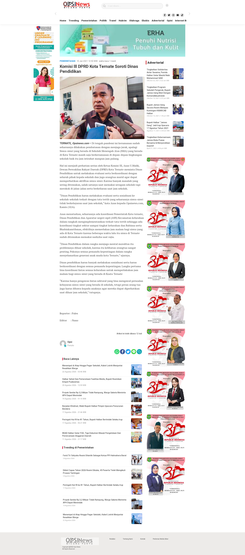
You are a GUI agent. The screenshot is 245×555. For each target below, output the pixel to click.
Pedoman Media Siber (160, 539)
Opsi (69, 342)
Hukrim (123, 20)
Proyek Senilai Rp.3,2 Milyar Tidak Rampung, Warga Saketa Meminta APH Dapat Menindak (94, 501)
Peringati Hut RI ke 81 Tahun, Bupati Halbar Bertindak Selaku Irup (93, 485)
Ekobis (145, 20)
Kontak (142, 539)
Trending (74, 20)
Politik (103, 20)
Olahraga (134, 20)
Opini (170, 20)
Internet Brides (183, 20)
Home (63, 20)
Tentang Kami (128, 539)
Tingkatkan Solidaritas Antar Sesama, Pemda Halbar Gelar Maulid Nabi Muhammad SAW (158, 74)
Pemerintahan (89, 20)
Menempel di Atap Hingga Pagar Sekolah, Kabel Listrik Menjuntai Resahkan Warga (93, 516)
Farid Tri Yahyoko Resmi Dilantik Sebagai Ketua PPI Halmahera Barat (94, 455)
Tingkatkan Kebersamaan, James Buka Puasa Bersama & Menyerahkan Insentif (159, 141)
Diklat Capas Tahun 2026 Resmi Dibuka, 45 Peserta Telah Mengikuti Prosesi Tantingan (94, 472)
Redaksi (112, 539)
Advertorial (158, 20)
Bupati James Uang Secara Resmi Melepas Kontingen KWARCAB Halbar (157, 109)
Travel (112, 20)
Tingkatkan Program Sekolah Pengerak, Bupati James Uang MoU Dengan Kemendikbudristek (158, 91)
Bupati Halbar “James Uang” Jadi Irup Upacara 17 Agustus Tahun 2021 (158, 125)
